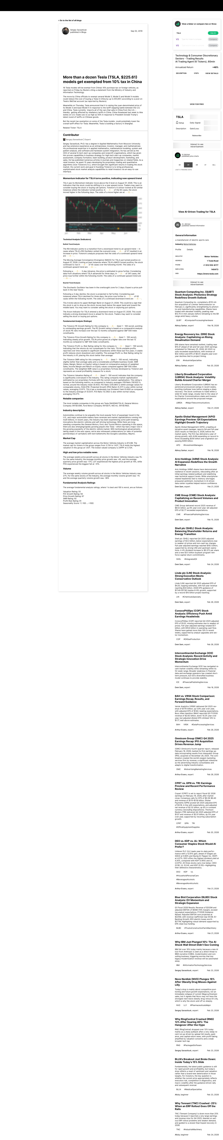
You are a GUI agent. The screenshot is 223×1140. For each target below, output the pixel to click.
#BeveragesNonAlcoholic (187, 883)
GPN (187, 823)
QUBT (178, 320)
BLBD (178, 928)
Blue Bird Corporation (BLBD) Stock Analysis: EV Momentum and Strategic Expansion (196, 900)
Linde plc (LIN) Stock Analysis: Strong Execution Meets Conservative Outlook (193, 576)
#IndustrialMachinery (193, 1129)
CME (178, 514)
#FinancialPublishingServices (196, 514)
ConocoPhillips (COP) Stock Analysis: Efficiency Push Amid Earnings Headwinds (193, 613)
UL (192, 872)
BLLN (178, 1089)
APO (178, 445)
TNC (178, 1129)
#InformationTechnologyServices (197, 965)
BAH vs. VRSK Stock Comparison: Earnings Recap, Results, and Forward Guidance (195, 699)
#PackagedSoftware (193, 1045)
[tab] (179, 164)
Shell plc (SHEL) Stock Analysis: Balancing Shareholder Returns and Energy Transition (196, 531)
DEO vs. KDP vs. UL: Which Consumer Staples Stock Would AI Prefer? (195, 844)
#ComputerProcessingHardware (199, 320)
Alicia (177, 1094)
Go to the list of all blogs (71, 20)
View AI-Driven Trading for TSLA (196, 211)
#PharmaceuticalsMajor (200, 1005)
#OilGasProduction (192, 639)
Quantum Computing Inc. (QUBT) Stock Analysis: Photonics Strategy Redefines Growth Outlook (196, 294)
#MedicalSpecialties (193, 1089)
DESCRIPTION (181, 73)
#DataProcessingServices (203, 724)
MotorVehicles (190, 244)
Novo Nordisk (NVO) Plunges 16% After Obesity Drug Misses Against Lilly (195, 982)
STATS (196, 73)
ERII (178, 360)
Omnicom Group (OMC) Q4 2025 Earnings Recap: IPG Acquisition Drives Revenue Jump (194, 741)
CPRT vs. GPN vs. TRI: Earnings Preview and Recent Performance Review (195, 786)
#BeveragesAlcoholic (185, 879)
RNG (178, 1045)
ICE (177, 682)
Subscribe (196, 135)
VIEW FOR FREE (197, 104)
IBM (178, 965)
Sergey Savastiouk (78, 30)
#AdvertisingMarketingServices (198, 769)
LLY (185, 1005)
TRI (193, 823)
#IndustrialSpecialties (192, 360)
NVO (178, 1005)
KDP (185, 872)
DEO (178, 872)
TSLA (79, 128)
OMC (178, 769)
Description (181, 128)
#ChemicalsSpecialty (192, 597)
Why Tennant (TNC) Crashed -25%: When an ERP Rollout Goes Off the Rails (196, 1106)
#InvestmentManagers (193, 445)
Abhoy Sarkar (181, 325)
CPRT (178, 823)
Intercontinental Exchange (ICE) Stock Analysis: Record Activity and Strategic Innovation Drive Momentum (196, 657)
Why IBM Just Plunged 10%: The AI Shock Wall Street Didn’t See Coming (197, 943)
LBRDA (179, 403)
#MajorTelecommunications (198, 403)
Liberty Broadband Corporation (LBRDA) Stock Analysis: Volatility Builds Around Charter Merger (195, 377)
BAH (178, 724)
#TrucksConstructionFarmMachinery (200, 928)
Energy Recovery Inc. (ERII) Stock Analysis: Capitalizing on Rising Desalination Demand (195, 337)
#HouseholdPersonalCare (187, 875)
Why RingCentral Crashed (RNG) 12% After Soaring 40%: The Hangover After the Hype (194, 1022)
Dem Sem (179, 486)
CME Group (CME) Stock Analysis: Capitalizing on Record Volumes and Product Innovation (196, 498)
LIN (177, 597)
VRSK (186, 724)
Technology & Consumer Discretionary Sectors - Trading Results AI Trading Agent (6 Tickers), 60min (196, 58)
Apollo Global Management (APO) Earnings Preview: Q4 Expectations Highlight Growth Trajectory (196, 419)
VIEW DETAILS (211, 73)
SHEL (178, 559)
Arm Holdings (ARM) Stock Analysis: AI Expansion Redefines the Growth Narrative (197, 462)
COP (178, 639)
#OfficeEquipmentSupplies (188, 827)
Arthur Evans (181, 730)
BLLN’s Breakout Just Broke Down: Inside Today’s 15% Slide (195, 1061)
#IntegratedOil (190, 559)
